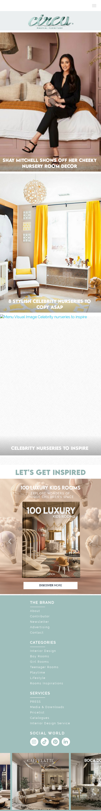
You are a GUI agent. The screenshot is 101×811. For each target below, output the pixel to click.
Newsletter (39, 621)
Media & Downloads (47, 707)
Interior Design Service (50, 723)
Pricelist (37, 712)
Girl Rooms (39, 661)
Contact (37, 632)
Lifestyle (38, 678)
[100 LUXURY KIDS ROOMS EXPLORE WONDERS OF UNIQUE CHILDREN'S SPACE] (50, 536)
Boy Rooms (39, 656)
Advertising (40, 627)
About (35, 611)
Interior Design (43, 651)
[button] (10, 541)
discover (50, 585)
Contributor (40, 616)
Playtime (37, 672)
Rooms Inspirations (46, 683)
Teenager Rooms (44, 667)
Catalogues (40, 718)
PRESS (35, 701)
